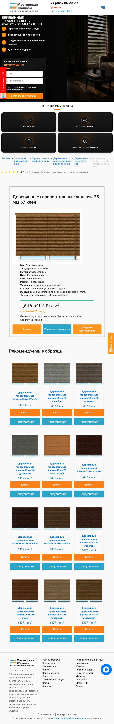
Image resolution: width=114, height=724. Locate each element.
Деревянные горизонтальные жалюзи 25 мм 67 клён (25, 396)
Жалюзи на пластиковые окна (21, 161)
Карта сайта (82, 663)
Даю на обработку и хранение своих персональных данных (22, 88)
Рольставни (82, 679)
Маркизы (81, 676)
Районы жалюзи (51, 659)
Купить (27, 329)
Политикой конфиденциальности (71, 718)
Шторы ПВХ (82, 683)
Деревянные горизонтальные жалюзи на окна (61, 161)
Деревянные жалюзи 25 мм (81, 161)
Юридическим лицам (53, 679)
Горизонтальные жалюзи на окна (40, 159)
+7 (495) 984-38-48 (64, 3)
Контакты (47, 676)
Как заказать (49, 666)
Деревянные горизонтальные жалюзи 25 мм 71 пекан (25, 540)
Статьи (45, 683)
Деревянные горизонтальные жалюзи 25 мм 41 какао (57, 540)
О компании (48, 663)
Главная (6, 158)
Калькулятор (111, 342)
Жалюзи (80, 666)
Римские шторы (84, 673)
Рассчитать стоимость (57, 329)
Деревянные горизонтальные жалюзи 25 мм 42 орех (89, 468)
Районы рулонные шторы (89, 659)
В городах (47, 686)
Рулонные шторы (85, 669)
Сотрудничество (50, 673)
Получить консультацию (87, 329)
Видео (45, 669)
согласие (14, 87)
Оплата (79, 686)
